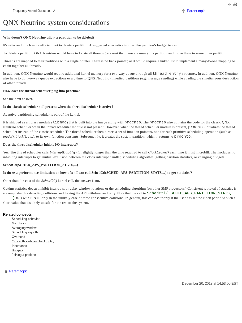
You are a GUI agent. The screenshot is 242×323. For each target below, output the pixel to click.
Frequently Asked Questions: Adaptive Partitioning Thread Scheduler (38, 11)
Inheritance (19, 246)
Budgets (17, 250)
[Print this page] (236, 4)
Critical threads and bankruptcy (33, 241)
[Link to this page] (230, 4)
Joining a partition (24, 255)
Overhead (18, 237)
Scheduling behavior (25, 219)
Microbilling (19, 223)
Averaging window (24, 228)
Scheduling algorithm (26, 232)
